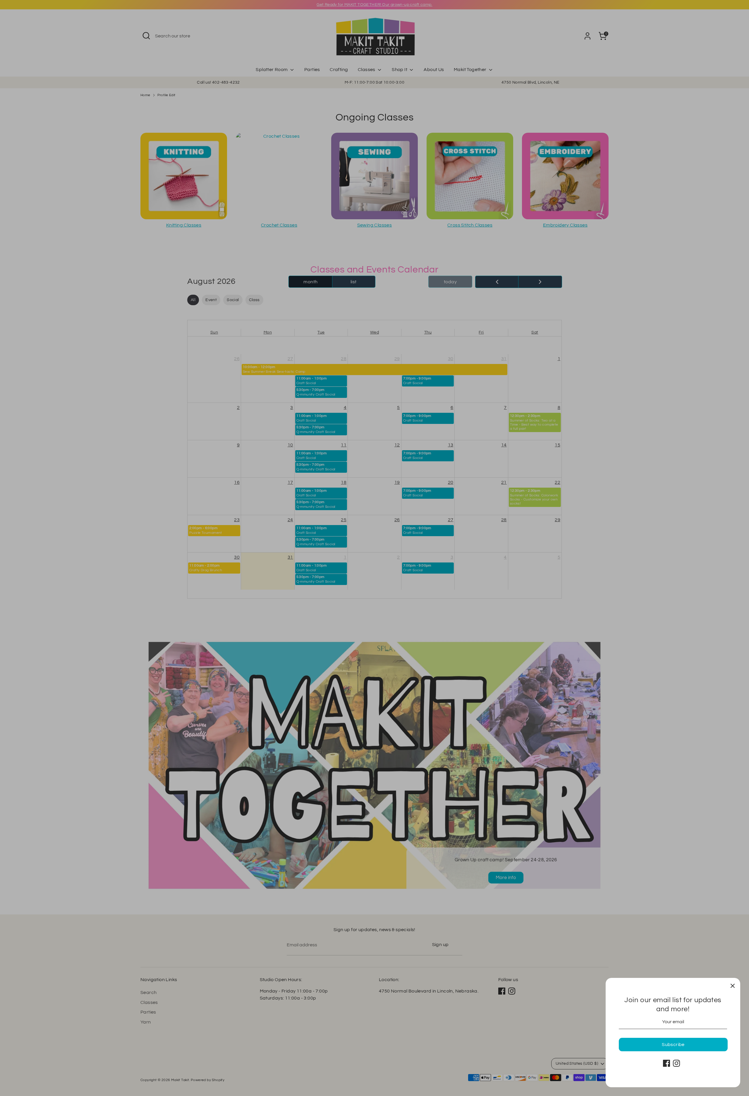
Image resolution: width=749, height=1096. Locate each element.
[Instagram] (676, 1063)
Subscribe (673, 1044)
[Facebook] (666, 1063)
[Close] (732, 985)
